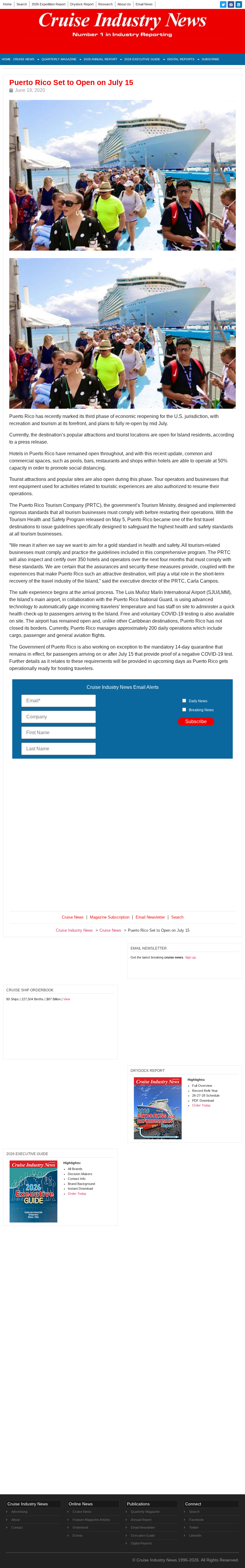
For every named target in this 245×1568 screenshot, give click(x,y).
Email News (144, 4)
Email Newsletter (150, 917)
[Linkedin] (238, 4)
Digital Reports (181, 59)
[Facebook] (231, 4)
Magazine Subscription (109, 917)
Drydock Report (82, 4)
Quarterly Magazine (59, 59)
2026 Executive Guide (142, 59)
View (66, 999)
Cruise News (23, 59)
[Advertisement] (122, 836)
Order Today (201, 1105)
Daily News (198, 701)
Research (105, 4)
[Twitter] (223, 4)
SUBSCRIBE (210, 59)
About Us (124, 4)
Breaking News (201, 710)
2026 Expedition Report (48, 4)
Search (21, 4)
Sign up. (191, 957)
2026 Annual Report (100, 59)
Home (7, 4)
